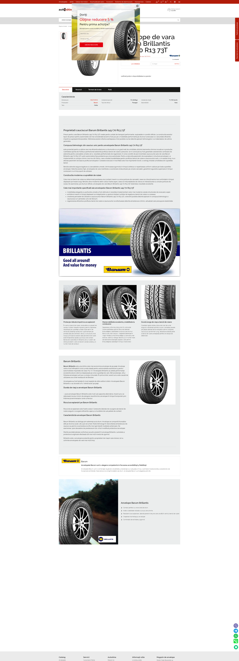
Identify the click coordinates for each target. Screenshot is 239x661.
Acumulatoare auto (97, 2)
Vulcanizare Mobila (89, 660)
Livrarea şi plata (137, 660)
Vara (175, 102)
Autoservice (139, 2)
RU (179, 2)
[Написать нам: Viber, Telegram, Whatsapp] (236, 647)
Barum (96, 102)
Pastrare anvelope (237, 28)
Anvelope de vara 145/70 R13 (142, 56)
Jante (71, 2)
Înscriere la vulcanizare (237, 51)
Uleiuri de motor (82, 2)
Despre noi (111, 660)
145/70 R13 (94, 100)
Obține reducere (91, 45)
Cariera (148, 2)
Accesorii (109, 2)
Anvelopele (63, 2)
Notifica (177, 63)
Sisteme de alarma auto (123, 2)
